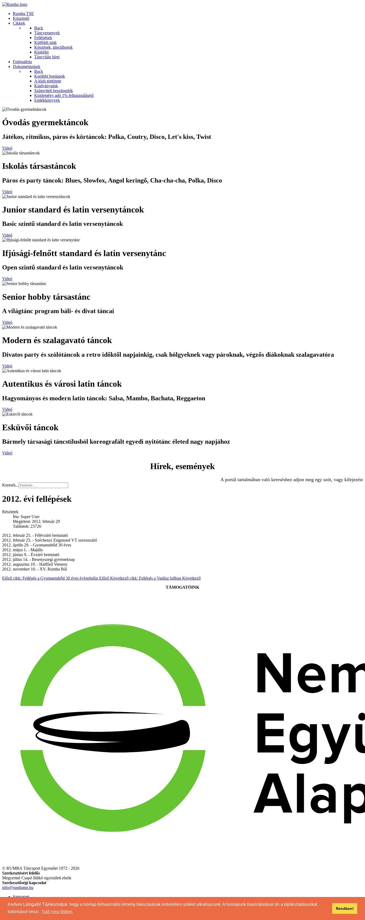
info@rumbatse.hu (17, 887)
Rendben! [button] (345, 908)
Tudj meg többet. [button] (57, 911)
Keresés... (10, 485)
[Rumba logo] (14, 4)
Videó (7, 148)
